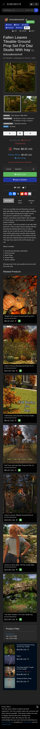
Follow (31, 22)
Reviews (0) (31, 202)
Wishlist (19, 28)
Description (8, 200)
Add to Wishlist (20, 180)
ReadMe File (10, 634)
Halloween (30, 118)
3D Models (17, 118)
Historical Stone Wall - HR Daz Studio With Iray (20, 565)
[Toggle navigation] (3, 4)
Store (17, 25)
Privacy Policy (6, 724)
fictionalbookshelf (12, 54)
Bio (27, 28)
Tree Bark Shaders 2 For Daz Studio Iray (18, 614)
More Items (20, 202)
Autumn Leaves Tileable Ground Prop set (18, 515)
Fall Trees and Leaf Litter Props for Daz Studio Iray (21, 465)
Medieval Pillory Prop (24, 678)
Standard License (20, 123)
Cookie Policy (27, 722)
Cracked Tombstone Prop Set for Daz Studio (25, 645)
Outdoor (30, 120)
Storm (19, 656)
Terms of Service (7, 722)
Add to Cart (21, 174)
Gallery (25, 25)
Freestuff (10, 28)
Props (24, 118)
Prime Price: (14, 155)
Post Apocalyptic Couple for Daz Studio (25, 668)
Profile (9, 25)
